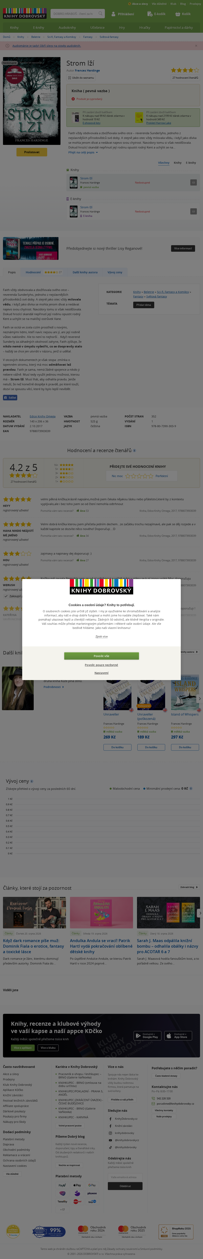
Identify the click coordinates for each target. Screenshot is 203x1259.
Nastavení (102, 673)
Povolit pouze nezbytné (101, 665)
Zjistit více (102, 636)
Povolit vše (101, 656)
